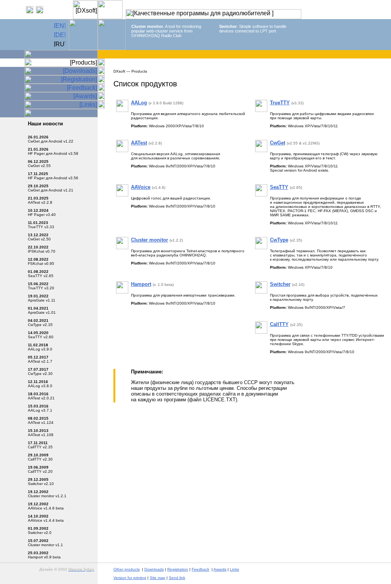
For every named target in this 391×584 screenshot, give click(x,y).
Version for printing (129, 578)
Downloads (154, 569)
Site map (157, 578)
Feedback (200, 569)
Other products (126, 569)
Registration (177, 569)
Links (234, 569)
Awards (219, 569)
